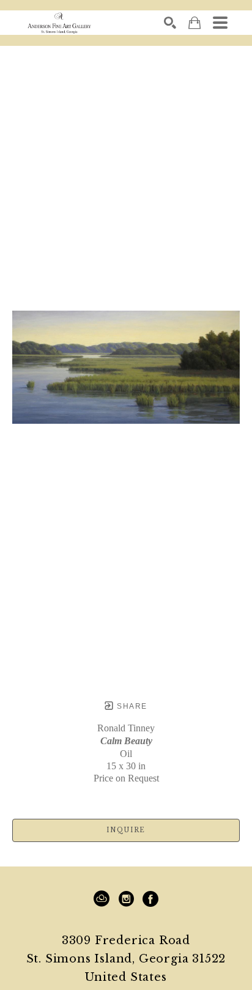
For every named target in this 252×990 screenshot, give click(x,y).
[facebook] (150, 899)
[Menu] (220, 23)
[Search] (170, 23)
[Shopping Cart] (194, 23)
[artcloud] (101, 899)
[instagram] (126, 899)
